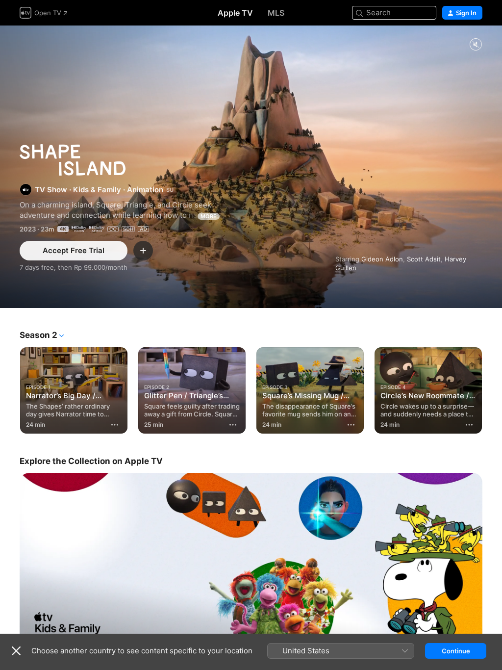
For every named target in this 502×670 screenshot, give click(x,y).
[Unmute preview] (475, 44)
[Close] (16, 650)
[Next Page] (492, 388)
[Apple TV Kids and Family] (251, 559)
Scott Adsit (424, 259)
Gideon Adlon (382, 259)
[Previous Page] (10, 388)
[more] (115, 425)
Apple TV (235, 13)
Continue (456, 651)
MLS (276, 13)
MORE (209, 216)
